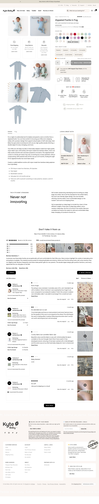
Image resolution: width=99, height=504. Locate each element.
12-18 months (68, 54)
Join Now (71, 473)
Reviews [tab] (11, 268)
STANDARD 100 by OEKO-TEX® (75, 108)
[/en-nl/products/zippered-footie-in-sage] (85, 34)
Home (56, 16)
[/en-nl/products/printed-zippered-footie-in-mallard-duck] (85, 41)
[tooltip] (18, 255)
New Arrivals (21, 10)
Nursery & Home (48, 10)
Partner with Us (49, 462)
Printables (8, 477)
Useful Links (48, 444)
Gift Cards (8, 474)
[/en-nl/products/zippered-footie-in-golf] (85, 37)
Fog (15, 131)
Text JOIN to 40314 (35, 428)
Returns (81, 104)
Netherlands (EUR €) (88, 484)
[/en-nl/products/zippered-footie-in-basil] (82, 34)
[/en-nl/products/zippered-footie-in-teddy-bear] (64, 41)
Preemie (58, 50)
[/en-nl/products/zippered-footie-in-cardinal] (74, 34)
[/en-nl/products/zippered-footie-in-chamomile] (78, 34)
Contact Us (8, 449)
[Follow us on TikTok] (17, 433)
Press (26, 472)
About (27, 462)
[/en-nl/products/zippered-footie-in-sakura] (64, 34)
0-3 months (74, 50)
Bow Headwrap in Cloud (83, 156)
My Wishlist (28, 457)
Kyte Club (7, 470)
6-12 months (59, 54)
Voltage (33, 484)
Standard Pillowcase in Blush (20, 389)
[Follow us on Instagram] (9, 433)
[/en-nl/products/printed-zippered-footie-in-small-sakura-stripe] (82, 41)
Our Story (27, 465)
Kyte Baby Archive (10, 472)
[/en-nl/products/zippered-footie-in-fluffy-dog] (60, 41)
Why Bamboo (28, 467)
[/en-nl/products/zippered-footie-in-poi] (78, 37)
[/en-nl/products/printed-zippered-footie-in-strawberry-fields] (89, 41)
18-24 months (78, 54)
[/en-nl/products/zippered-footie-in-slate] (60, 37)
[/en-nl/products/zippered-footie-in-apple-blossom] (71, 34)
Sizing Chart (47, 449)
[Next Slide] (91, 248)
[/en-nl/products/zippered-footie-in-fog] (56, 37)
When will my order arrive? (84, 58)
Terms (58, 438)
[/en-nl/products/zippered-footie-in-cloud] (56, 34)
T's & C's (39, 484)
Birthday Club (8, 467)
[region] (64, 248)
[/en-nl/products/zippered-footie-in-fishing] (56, 41)
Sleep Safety (47, 447)
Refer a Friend (28, 452)
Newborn (65, 50)
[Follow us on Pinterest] (13, 433)
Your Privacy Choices (30, 449)
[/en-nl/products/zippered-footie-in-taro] (74, 37)
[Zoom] (25, 33)
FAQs (6, 447)
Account (27, 444)
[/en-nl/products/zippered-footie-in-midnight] (82, 37)
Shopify (27, 484)
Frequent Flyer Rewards (11, 465)
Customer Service (11, 444)
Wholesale (46, 465)
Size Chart (88, 46)
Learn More (63, 72)
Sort (77, 278)
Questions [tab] (23, 268)
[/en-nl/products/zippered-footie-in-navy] (67, 37)
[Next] (78, 1)
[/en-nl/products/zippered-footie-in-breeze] (89, 34)
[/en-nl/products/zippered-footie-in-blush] (67, 34)
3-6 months (82, 50)
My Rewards (28, 454)
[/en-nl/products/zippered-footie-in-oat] (60, 34)
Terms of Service (67, 433)
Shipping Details (70, 104)
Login (26, 447)
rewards (41, 1)
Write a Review (86, 273)
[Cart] (95, 11)
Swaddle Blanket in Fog (67, 156)
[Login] (92, 11)
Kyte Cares (27, 470)
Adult (39, 10)
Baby (28, 10)
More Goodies (9, 462)
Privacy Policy (53, 438)
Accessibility (62, 484)
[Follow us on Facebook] (5, 433)
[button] (84, 16)
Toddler (34, 10)
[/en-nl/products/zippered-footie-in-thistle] (71, 37)
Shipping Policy (9, 454)
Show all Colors (73, 42)
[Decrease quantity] (57, 62)
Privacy (44, 484)
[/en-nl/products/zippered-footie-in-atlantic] (64, 37)
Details (10, 131)
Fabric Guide (47, 452)
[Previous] (20, 1)
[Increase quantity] (67, 62)
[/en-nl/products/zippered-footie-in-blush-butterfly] (89, 37)
